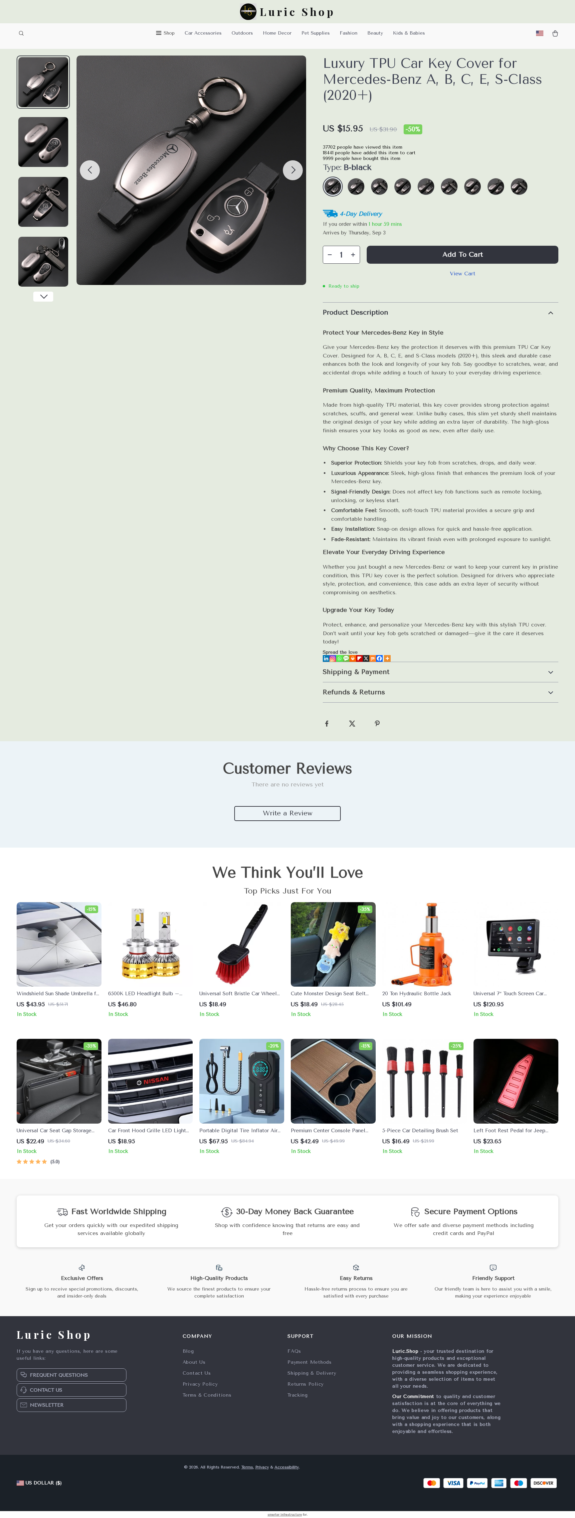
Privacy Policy (200, 1384)
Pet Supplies (315, 33)
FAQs (294, 1351)
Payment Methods (310, 1362)
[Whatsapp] (339, 658)
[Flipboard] (359, 658)
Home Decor (277, 33)
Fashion (348, 33)
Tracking (298, 1395)
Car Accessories (203, 33)
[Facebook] (379, 658)
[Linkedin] (326, 658)
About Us (194, 1362)
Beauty (375, 33)
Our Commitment (413, 1396)
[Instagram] (332, 658)
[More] (387, 658)
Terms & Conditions (207, 1395)
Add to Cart (463, 254)
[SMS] (346, 658)
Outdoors (242, 33)
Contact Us (197, 1373)
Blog (188, 1351)
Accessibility (287, 1467)
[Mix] (372, 658)
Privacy (262, 1467)
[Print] (352, 658)
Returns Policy (306, 1384)
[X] (366, 658)
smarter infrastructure (285, 1514)
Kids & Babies (409, 33)
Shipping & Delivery (312, 1373)
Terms (247, 1467)
